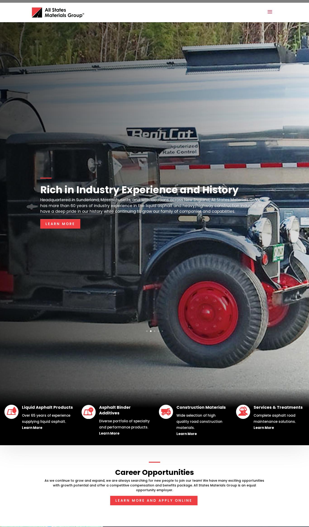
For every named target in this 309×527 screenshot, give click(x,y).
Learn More (60, 225)
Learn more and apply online (153, 500)
